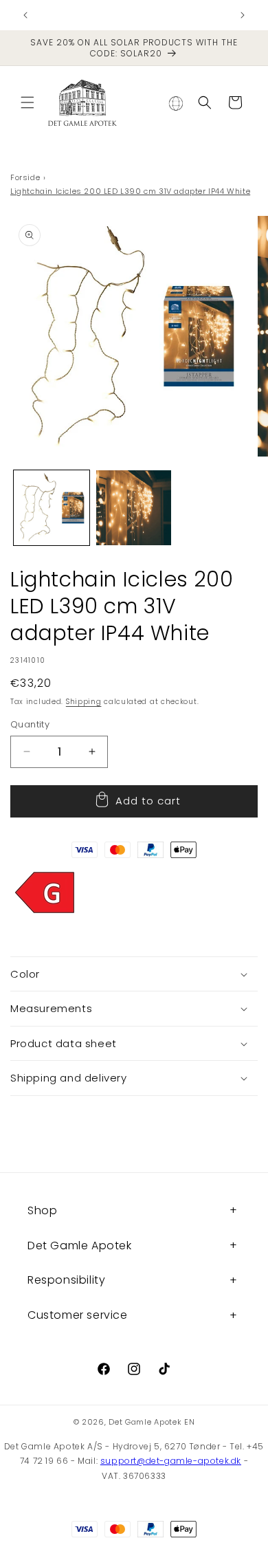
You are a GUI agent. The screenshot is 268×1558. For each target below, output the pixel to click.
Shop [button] (42, 1210)
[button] (27, 102)
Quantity (29, 724)
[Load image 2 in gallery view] (134, 508)
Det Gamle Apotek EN (151, 1421)
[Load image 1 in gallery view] (51, 508)
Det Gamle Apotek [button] (79, 1245)
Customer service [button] (77, 1315)
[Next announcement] (242, 15)
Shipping (84, 701)
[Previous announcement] (25, 15)
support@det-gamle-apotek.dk (170, 1461)
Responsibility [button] (66, 1280)
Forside (25, 177)
